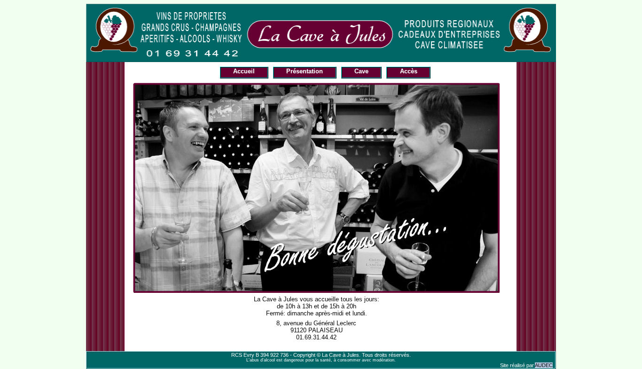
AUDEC (544, 365)
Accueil (244, 71)
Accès (408, 71)
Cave (361, 71)
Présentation (304, 71)
